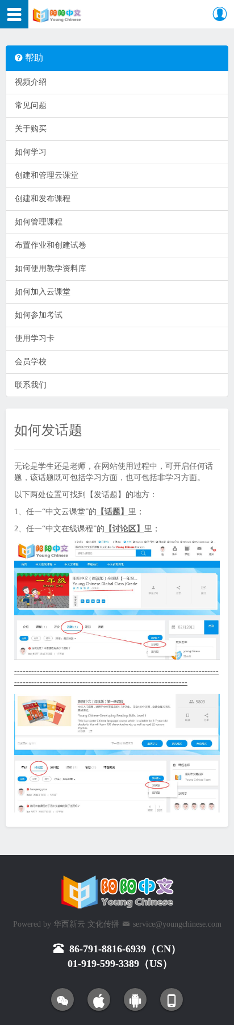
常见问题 (31, 105)
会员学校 (31, 361)
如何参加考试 (38, 315)
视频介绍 (31, 82)
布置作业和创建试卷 (50, 245)
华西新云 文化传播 (86, 924)
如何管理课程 (38, 222)
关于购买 (31, 128)
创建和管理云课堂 (46, 175)
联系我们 (31, 385)
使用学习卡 (35, 338)
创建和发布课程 (42, 198)
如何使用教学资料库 (50, 268)
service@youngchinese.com (177, 924)
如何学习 (31, 152)
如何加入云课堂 (42, 292)
